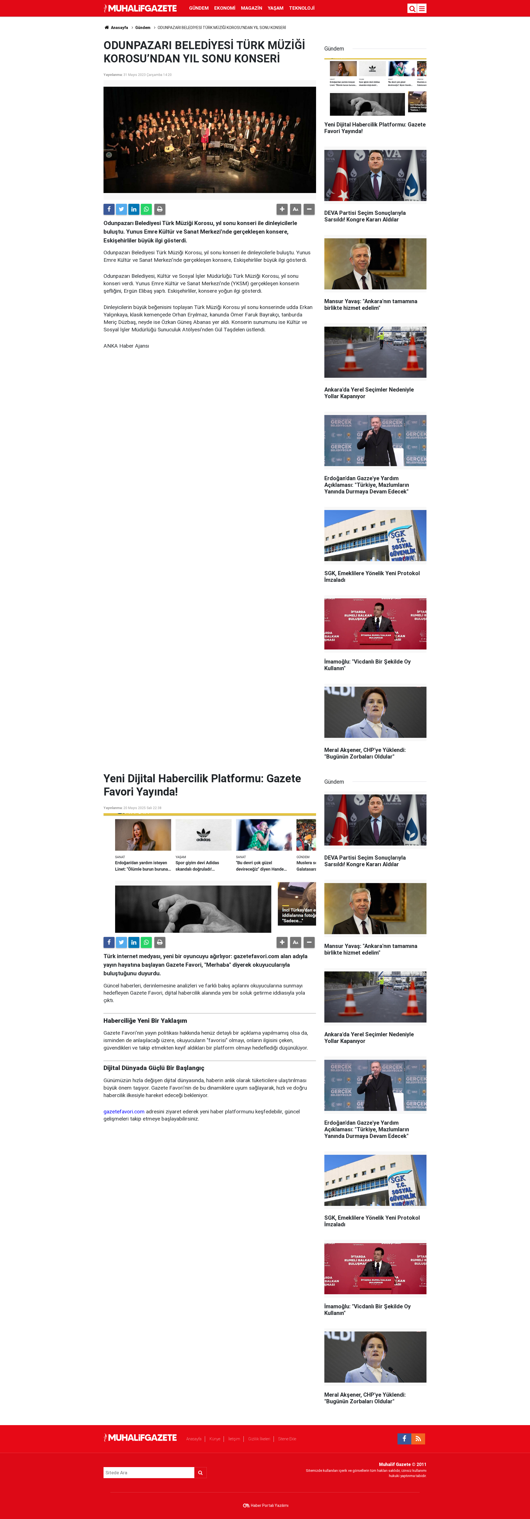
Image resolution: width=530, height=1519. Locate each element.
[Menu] (422, 9)
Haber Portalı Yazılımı (269, 1505)
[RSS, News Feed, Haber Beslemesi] (418, 1438)
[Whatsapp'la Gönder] (146, 209)
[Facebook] (109, 209)
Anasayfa (194, 1439)
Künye (215, 1439)
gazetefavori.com (124, 1111)
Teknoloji (302, 8)
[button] (282, 209)
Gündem (199, 8)
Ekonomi (224, 8)
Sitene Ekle (287, 1439)
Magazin (251, 8)
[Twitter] (121, 209)
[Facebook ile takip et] (404, 1438)
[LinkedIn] (133, 209)
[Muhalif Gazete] (141, 7)
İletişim (234, 1439)
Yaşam (275, 8)
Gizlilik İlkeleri (259, 1439)
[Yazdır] (159, 209)
